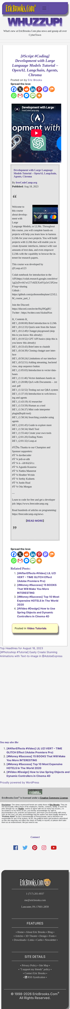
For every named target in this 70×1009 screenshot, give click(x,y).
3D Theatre (31, 936)
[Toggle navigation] (44, 8)
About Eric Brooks (35, 932)
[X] (20, 89)
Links (31, 940)
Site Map (43, 965)
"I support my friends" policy (35, 969)
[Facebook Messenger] (26, 95)
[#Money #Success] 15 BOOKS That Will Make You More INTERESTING (36, 588)
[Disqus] (35, 699)
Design (43, 936)
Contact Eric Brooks (35, 973)
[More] (39, 95)
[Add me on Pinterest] (34, 848)
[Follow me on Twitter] (25, 848)
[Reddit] (26, 89)
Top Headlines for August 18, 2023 (21, 648)
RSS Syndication (36, 977)
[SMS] (33, 95)
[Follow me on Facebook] (16, 848)
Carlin (39, 940)
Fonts (52, 936)
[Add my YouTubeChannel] (53, 848)
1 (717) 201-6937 (35, 893)
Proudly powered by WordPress (19, 782)
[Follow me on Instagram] (44, 848)
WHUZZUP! (35, 22)
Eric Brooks (35, 80)
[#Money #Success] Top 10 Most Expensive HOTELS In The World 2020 (38, 600)
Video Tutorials (36, 628)
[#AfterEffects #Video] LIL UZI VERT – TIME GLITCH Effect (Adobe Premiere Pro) (36, 577)
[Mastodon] (45, 89)
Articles (19, 936)
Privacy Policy (29, 965)
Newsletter (50, 940)
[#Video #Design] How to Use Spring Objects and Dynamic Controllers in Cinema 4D (36, 612)
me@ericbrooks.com (35, 900)
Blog (50, 932)
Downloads (20, 940)
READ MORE (35, 520)
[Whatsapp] (14, 95)
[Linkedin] (33, 89)
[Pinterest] (39, 89)
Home (20, 932)
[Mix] (52, 89)
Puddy (21, 809)
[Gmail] (20, 95)
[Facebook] (14, 89)
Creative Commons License (54, 798)
